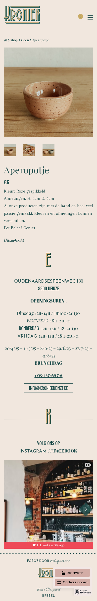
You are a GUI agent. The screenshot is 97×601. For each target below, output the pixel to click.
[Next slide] (86, 509)
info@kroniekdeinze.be (48, 388)
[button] (90, 17)
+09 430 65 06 (48, 375)
